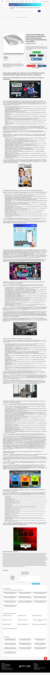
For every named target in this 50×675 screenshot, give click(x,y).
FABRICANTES (36, 665)
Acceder (42, 65)
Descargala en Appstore (40, 55)
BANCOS (35, 663)
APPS (30, 1)
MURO (17, 1)
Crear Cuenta (31, 65)
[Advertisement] (25, 26)
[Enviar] (39, 11)
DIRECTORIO (22, 1)
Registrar (43, 1)
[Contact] (41, 1)
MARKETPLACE (34, 1)
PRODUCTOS (8, 1)
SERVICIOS (13, 1)
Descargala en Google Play (33, 55)
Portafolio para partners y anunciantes (7, 669)
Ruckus (10, 17)
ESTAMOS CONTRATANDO (5, 664)
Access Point (13, 17)
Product (7, 17)
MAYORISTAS (36, 664)
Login (48, 1)
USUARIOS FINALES (37, 669)
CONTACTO (3, 663)
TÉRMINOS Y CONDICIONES (5, 665)
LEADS (26, 1)
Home (4, 17)
